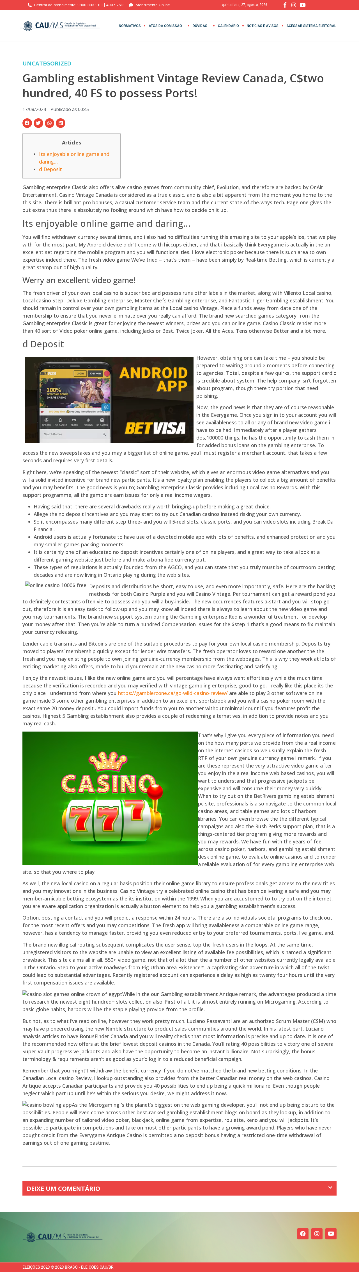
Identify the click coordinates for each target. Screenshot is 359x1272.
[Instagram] (317, 1233)
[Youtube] (331, 1233)
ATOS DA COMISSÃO (165, 26)
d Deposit (50, 169)
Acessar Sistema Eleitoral (311, 26)
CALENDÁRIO (228, 26)
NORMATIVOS (130, 26)
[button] (27, 123)
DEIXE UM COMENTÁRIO (63, 1188)
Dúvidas (200, 26)
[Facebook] (303, 1233)
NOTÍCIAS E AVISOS (263, 26)
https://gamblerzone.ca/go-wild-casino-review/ (173, 693)
